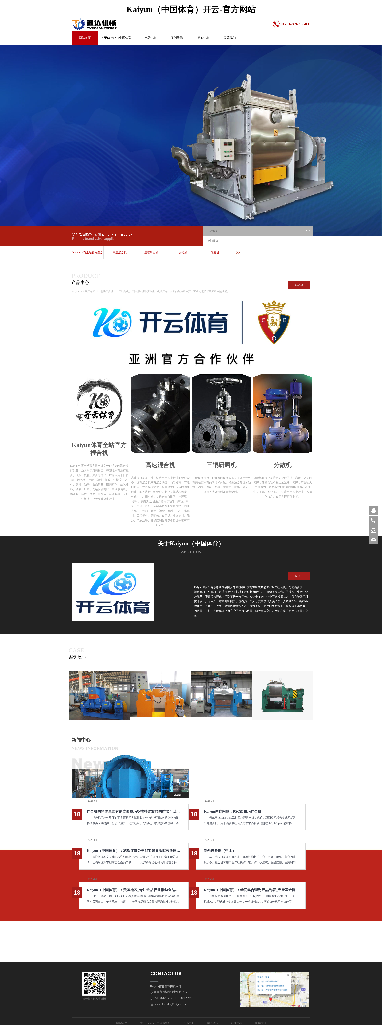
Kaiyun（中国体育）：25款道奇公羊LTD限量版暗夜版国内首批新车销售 (133, 851)
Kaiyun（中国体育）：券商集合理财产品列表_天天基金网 (250, 890)
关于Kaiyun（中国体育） (117, 37)
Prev (80, 140)
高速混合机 (120, 252)
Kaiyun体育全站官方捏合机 (87, 255)
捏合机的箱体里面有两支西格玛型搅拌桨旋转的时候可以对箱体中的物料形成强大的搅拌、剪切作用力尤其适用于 (133, 811)
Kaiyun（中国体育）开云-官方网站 (191, 9)
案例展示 (177, 37)
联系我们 (230, 37)
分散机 (183, 252)
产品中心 (150, 37)
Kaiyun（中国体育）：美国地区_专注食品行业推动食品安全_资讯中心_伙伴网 (133, 890)
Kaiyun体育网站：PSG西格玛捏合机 (232, 811)
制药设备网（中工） (220, 851)
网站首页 (85, 37)
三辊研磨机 (151, 252)
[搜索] (308, 231)
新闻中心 (203, 37)
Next (302, 140)
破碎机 (215, 252)
